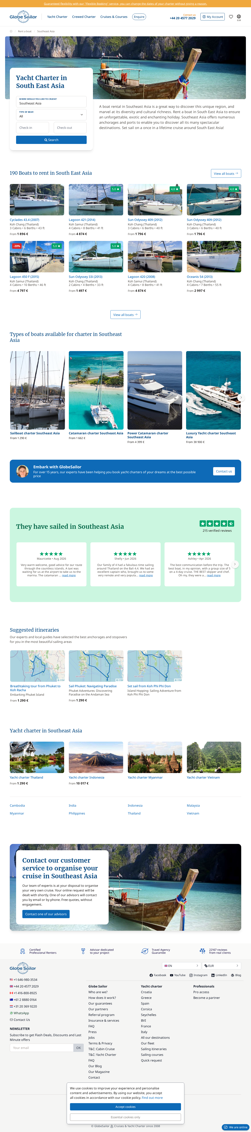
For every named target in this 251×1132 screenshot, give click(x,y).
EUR (211, 966)
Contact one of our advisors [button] (46, 914)
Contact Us (22, 1020)
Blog (238, 975)
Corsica (146, 1009)
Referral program (101, 1015)
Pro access (201, 992)
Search (52, 140)
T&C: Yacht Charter (102, 1054)
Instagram (200, 975)
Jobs (91, 1037)
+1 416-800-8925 (25, 993)
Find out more (152, 1097)
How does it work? (102, 998)
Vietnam (193, 813)
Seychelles (148, 1015)
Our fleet (147, 1043)
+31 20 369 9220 (25, 1006)
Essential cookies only (125, 1117)
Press (92, 1032)
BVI (143, 1020)
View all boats (224, 173)
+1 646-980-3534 (25, 979)
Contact (94, 1077)
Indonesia (135, 805)
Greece (146, 998)
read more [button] (69, 575)
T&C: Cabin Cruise (101, 1049)
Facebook (160, 975)
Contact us (224, 471)
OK (78, 1048)
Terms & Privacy (100, 1043)
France (146, 1026)
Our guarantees (100, 1003)
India (72, 805)
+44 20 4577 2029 (26, 986)
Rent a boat (25, 31)
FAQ (91, 1026)
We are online (238, 1127)
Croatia (146, 992)
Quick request (151, 1060)
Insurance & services (103, 1020)
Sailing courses (152, 1054)
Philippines (77, 813)
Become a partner (206, 998)
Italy (144, 1032)
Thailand (134, 813)
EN (170, 966)
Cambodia (17, 805)
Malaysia (193, 805)
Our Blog (95, 1066)
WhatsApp (21, 1013)
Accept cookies (125, 1107)
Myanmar (17, 813)
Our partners (98, 1009)
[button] (57, 16)
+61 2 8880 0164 (25, 999)
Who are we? (97, 992)
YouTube (180, 975)
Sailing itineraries (154, 1049)
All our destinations (155, 1037)
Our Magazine (99, 1072)
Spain (145, 1003)
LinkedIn (221, 975)
